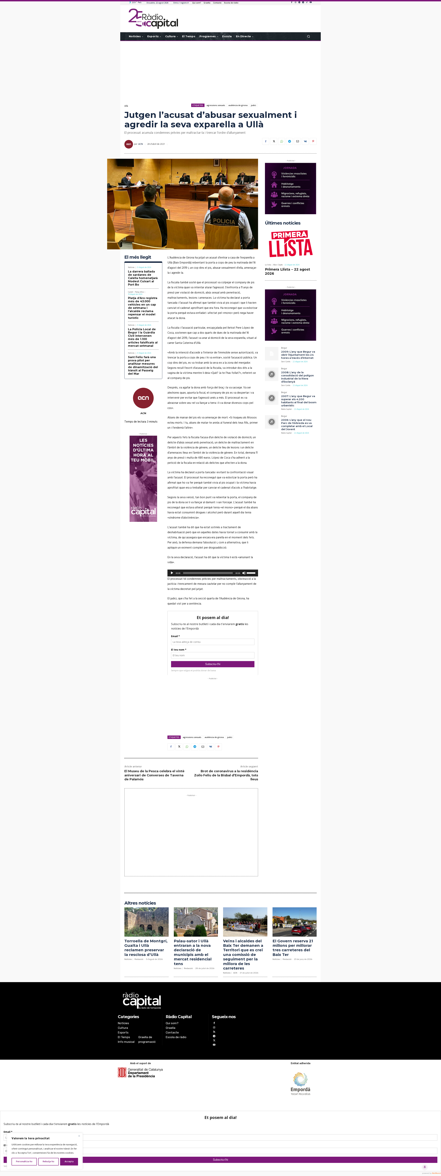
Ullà (126, 106)
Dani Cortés (285, 361)
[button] (308, 36)
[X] (273, 141)
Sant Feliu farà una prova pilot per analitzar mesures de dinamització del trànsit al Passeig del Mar (143, 365)
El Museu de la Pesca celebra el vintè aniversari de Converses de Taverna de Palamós (154, 775)
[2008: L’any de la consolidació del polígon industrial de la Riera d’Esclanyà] (271, 374)
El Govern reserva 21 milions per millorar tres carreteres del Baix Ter (293, 948)
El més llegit (137, 257)
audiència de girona (238, 105)
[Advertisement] (220, 68)
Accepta (69, 1162)
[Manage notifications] (425, 1167)
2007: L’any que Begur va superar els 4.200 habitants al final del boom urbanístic (298, 400)
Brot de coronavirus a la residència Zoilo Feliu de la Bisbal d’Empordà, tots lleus (226, 775)
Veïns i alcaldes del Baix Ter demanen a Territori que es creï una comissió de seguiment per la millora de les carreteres (243, 955)
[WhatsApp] (281, 141)
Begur (284, 348)
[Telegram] (303, 2)
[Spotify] (299, 2)
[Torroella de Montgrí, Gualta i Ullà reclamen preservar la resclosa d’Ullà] (146, 921)
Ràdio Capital (286, 409)
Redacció (139, 959)
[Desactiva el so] (244, 573)
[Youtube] (310, 2)
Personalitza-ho (24, 1162)
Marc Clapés (278, 264)
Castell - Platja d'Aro (136, 292)
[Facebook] (292, 2)
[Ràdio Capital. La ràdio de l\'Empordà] (153, 19)
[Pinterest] (313, 141)
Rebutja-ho (48, 1162)
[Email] (297, 141)
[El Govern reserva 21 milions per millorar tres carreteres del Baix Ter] (295, 921)
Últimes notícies (282, 223)
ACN (140, 144)
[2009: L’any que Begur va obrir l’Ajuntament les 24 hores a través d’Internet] (271, 353)
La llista (268, 265)
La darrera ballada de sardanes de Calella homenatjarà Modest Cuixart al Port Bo (143, 278)
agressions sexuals (216, 105)
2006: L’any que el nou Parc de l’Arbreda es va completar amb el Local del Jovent (296, 424)
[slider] (251, 573)
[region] (45, 1151)
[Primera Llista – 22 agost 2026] (291, 244)
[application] (212, 573)
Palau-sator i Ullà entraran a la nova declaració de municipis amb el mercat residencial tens (193, 952)
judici (253, 105)
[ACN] (129, 144)
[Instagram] (295, 2)
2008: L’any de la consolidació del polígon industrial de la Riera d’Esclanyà (297, 377)
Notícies (131, 267)
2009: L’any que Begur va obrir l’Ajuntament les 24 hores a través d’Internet (298, 354)
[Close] (79, 1136)
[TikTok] (307, 2)
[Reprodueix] (172, 573)
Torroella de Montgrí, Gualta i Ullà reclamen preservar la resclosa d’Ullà (145, 948)
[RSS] (214, 1032)
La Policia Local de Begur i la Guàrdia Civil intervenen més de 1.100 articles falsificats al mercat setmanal (143, 337)
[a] (185, 1000)
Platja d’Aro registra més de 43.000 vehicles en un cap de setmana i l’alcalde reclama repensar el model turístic (142, 308)
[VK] (305, 141)
